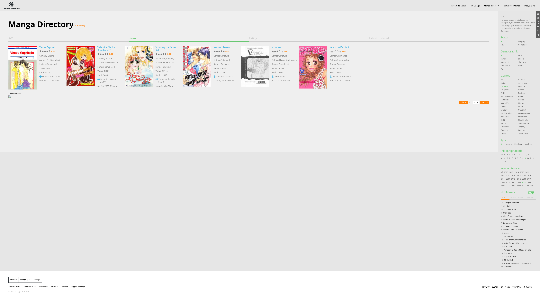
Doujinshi (504, 89)
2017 (524, 175)
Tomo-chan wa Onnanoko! (514, 239)
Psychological (506, 113)
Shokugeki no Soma (510, 202)
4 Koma (521, 79)
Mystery (504, 110)
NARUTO (486, 287)
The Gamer (508, 253)
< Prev (463, 102)
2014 (508, 179)
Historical (504, 99)
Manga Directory (491, 5)
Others (530, 185)
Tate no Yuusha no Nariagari (514, 219)
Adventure (160, 58)
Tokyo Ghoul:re (509, 256)
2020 (508, 175)
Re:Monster (508, 266)
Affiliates (13, 279)
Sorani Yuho (343, 60)
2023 (522, 172)
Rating (253, 38)
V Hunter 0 (279, 76)
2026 (506, 172)
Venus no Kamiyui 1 (342, 76)
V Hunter (276, 47)
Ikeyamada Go (111, 62)
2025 (511, 172)
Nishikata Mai (53, 60)
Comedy (43, 55)
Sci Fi (503, 120)
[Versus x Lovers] (197, 67)
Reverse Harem (524, 113)
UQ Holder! (508, 260)
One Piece (506, 213)
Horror (521, 99)
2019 (513, 175)
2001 (513, 185)
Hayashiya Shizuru (288, 60)
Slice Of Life (523, 120)
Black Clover (508, 236)
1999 (524, 185)
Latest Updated (379, 38)
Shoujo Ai (504, 62)
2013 (513, 179)
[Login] (538, 14)
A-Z (10, 38)
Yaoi (520, 65)
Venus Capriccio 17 (51, 76)
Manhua (528, 144)
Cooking (521, 86)
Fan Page (36, 279)
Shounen (522, 62)
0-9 (504, 161)
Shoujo (521, 59)
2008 (508, 182)
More (531, 193)
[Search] (538, 18)
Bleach (506, 233)
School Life (522, 116)
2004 (529, 182)
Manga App (25, 279)
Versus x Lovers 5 (224, 76)
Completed (522, 44)
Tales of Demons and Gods (513, 216)
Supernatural (523, 123)
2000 (519, 185)
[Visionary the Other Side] (139, 67)
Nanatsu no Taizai (509, 223)
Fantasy (521, 93)
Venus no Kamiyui (339, 47)
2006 (519, 182)
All (502, 41)
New (502, 44)
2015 (503, 179)
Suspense (505, 126)
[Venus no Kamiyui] (313, 67)
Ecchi (503, 93)
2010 (529, 179)
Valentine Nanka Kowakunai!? (106, 49)
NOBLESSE (527, 287)
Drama (51, 55)
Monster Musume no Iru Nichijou (517, 263)
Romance (342, 55)
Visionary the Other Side (166, 49)
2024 (517, 172)
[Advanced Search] (538, 22)
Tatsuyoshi (226, 60)
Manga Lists (529, 5)
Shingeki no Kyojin (510, 226)
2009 (503, 182)
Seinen (503, 59)
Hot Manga (475, 5)
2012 (519, 179)
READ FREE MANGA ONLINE (12, 6)
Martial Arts (505, 103)
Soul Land (507, 246)
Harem (109, 58)
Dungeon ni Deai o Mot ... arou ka (517, 250)
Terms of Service (29, 286)
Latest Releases (458, 5)
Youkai (503, 133)
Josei (520, 55)
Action (503, 83)
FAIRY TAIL (516, 287)
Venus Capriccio (47, 47)
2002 (508, 185)
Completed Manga (512, 5)
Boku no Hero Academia (512, 229)
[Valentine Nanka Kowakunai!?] (81, 67)
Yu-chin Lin (168, 62)
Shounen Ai (505, 65)
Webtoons (522, 130)
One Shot (522, 110)
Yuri (502, 69)
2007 (513, 182)
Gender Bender (507, 96)
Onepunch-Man (509, 209)
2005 (524, 182)
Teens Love (523, 133)
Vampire (504, 130)
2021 (503, 175)
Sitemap (64, 286)
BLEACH (495, 287)
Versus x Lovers (222, 47)
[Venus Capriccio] (22, 67)
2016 (529, 175)
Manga (509, 144)
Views (132, 38)
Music (520, 106)
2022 (527, 172)
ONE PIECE (505, 287)
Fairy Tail (505, 206)
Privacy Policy (14, 286)
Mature (225, 55)
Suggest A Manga (78, 286)
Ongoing (521, 41)
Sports (503, 123)
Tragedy (521, 126)
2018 (519, 175)
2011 (524, 179)
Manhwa (518, 144)
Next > (485, 102)
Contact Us (43, 286)
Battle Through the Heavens (515, 243)
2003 (503, 185)
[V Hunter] (255, 67)
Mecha (503, 106)
